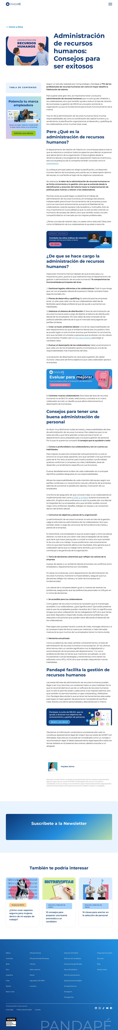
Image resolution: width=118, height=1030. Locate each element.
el (82, 497)
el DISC (75, 497)
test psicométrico (83, 338)
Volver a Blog (16, 27)
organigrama (52, 163)
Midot (85, 497)
